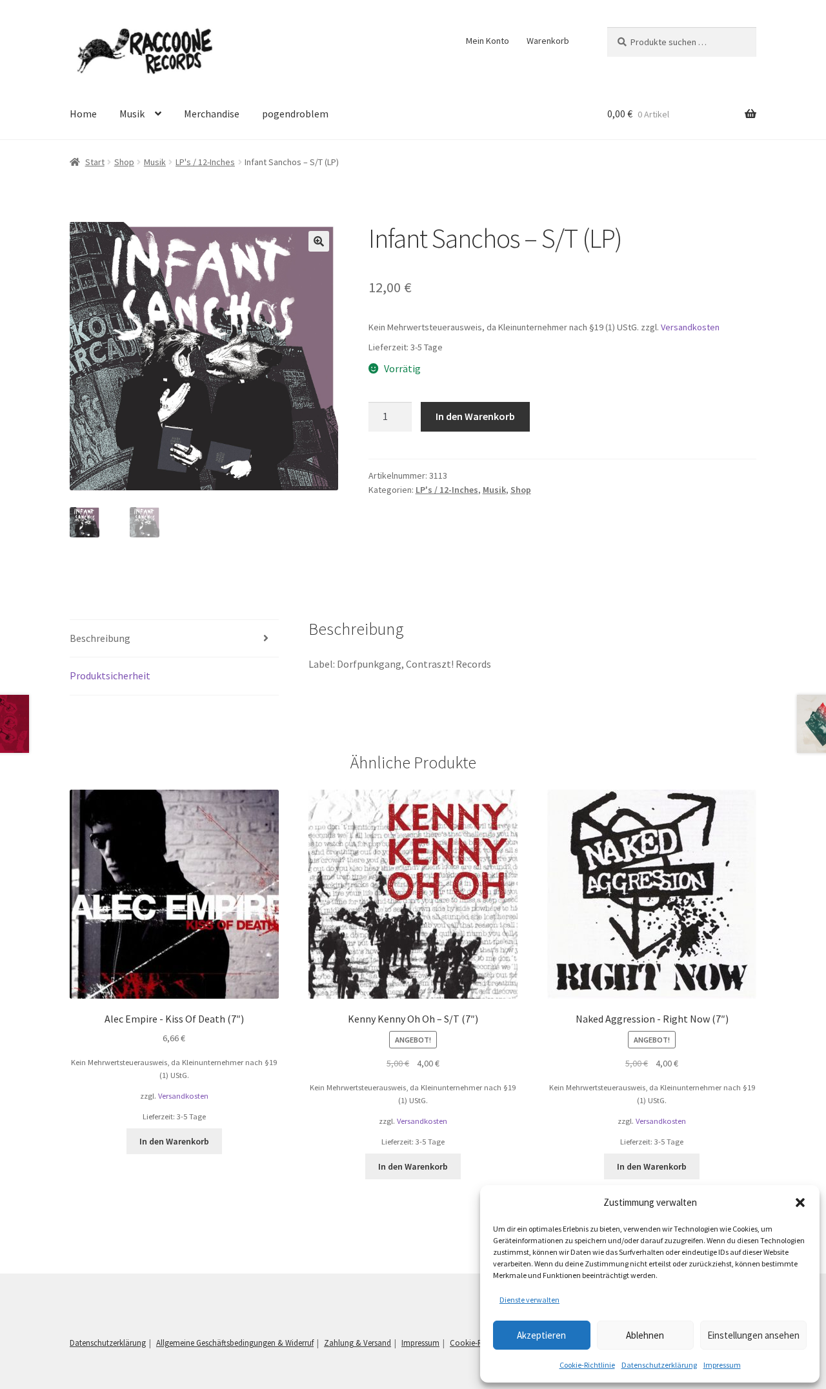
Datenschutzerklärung (659, 1365)
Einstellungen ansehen (753, 1335)
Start (95, 162)
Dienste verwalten (529, 1299)
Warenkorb (548, 40)
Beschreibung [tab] (100, 638)
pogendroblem (295, 113)
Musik (132, 113)
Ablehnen (645, 1335)
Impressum (722, 1365)
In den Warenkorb (475, 416)
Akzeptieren (541, 1335)
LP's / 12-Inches (205, 162)
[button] (800, 1202)
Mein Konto (487, 40)
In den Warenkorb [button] (174, 1141)
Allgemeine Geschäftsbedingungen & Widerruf (235, 1342)
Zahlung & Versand (357, 1342)
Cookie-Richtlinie (587, 1365)
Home (83, 113)
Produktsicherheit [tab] (110, 675)
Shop (124, 162)
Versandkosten (690, 327)
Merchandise (211, 113)
